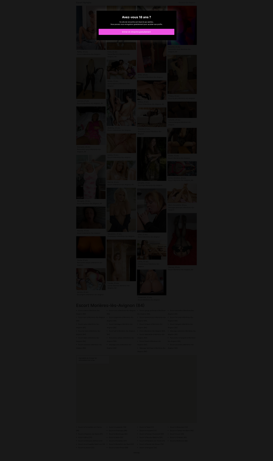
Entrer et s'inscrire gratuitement (136, 32)
